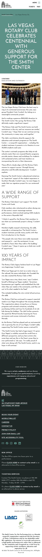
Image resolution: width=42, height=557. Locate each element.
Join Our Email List (11, 434)
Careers (5, 422)
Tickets (32, 7)
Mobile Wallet (9, 418)
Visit (38, 7)
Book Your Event (10, 415)
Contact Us (7, 426)
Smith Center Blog (7, 14)
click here (12, 463)
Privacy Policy (9, 430)
